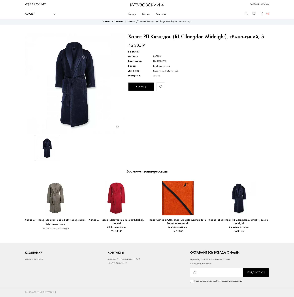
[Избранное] (80, 183)
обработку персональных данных (226, 281)
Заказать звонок (259, 4)
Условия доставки (34, 259)
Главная (107, 22)
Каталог (29, 14)
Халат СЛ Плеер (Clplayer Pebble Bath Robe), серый (55, 220)
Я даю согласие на (218, 281)
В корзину (141, 86)
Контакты (161, 14)
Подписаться (256, 272)
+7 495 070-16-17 (117, 263)
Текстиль (119, 22)
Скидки (146, 14)
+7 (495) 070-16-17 (35, 4)
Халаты (131, 22)
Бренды (132, 14)
